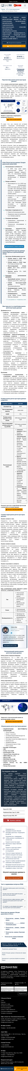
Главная (3, 9)
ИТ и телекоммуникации (12, 9)
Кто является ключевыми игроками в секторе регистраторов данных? (13, 907)
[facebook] (25, 983)
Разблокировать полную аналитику (14, 246)
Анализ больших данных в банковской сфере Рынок (14, 953)
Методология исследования (14, 42)
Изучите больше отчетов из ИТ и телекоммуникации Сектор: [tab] (12, 944)
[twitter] (17, 984)
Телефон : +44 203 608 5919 (8, 1028)
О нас (2, 1000)
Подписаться (22, 993)
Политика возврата (6, 1007)
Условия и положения (6, 1013)
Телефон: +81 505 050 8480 (8, 1037)
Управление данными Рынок (9, 949)
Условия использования (7, 1005)
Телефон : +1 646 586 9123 (7, 1054)
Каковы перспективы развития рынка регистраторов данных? (13, 894)
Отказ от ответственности (8, 1009)
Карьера (3, 1002)
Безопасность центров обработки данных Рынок (13, 959)
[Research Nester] (6, 5)
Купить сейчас (15, 820)
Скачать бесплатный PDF (15, 46)
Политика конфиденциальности (9, 1011)
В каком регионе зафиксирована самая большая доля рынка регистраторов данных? (13, 901)
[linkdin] (15, 984)
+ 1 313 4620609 (5, 1045)
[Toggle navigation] (25, 5)
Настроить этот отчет (10, 645)
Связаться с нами (5, 1004)
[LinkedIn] (11, 633)
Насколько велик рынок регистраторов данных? (13, 888)
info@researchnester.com (7, 1022)
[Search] (25, 1)
